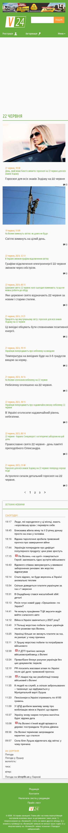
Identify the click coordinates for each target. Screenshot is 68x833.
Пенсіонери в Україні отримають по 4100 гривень (37, 699)
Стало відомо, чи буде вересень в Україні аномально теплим (38, 578)
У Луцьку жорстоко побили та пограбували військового (38, 643)
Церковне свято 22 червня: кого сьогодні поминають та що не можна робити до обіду (35, 289)
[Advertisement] (34, 75)
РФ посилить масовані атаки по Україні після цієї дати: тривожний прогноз (36, 669)
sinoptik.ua (23, 776)
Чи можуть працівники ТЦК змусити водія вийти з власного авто (37, 612)
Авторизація (31, 33)
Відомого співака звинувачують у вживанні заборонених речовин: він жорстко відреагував (38, 568)
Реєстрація (8, 33)
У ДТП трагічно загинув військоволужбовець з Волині (30, 652)
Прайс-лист (34, 802)
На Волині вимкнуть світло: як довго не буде (26, 233)
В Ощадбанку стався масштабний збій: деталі (36, 595)
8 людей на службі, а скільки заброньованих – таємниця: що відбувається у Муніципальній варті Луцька (39, 689)
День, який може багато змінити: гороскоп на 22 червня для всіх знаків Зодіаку (35, 172)
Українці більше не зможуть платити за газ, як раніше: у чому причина (38, 635)
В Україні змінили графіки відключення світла (26, 258)
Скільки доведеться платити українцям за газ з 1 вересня (38, 587)
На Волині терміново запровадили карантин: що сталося (34, 733)
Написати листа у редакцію (34, 798)
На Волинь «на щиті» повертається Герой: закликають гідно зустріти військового (39, 557)
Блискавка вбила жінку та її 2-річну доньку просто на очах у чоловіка (38, 531)
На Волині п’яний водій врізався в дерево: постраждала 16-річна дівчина (36, 724)
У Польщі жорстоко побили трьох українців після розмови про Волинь (38, 626)
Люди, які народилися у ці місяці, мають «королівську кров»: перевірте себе (37, 523)
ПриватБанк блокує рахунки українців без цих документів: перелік (38, 661)
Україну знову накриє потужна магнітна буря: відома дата (36, 716)
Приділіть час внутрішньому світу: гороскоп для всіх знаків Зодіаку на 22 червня (33, 320)
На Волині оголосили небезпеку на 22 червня (26, 379)
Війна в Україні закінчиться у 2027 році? (37, 620)
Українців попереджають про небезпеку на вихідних (29, 351)
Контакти (34, 793)
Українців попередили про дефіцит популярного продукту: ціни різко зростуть (38, 549)
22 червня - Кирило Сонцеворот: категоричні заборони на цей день (34, 437)
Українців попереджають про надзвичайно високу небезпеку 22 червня (35, 406)
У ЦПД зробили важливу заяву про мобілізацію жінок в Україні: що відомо (36, 707)
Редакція (34, 789)
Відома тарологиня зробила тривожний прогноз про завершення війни (36, 540)
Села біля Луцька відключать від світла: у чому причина (37, 742)
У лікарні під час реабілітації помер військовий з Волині (36, 678)
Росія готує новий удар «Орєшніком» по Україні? (37, 604)
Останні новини (15, 504)
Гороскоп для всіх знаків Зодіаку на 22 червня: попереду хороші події (35, 469)
